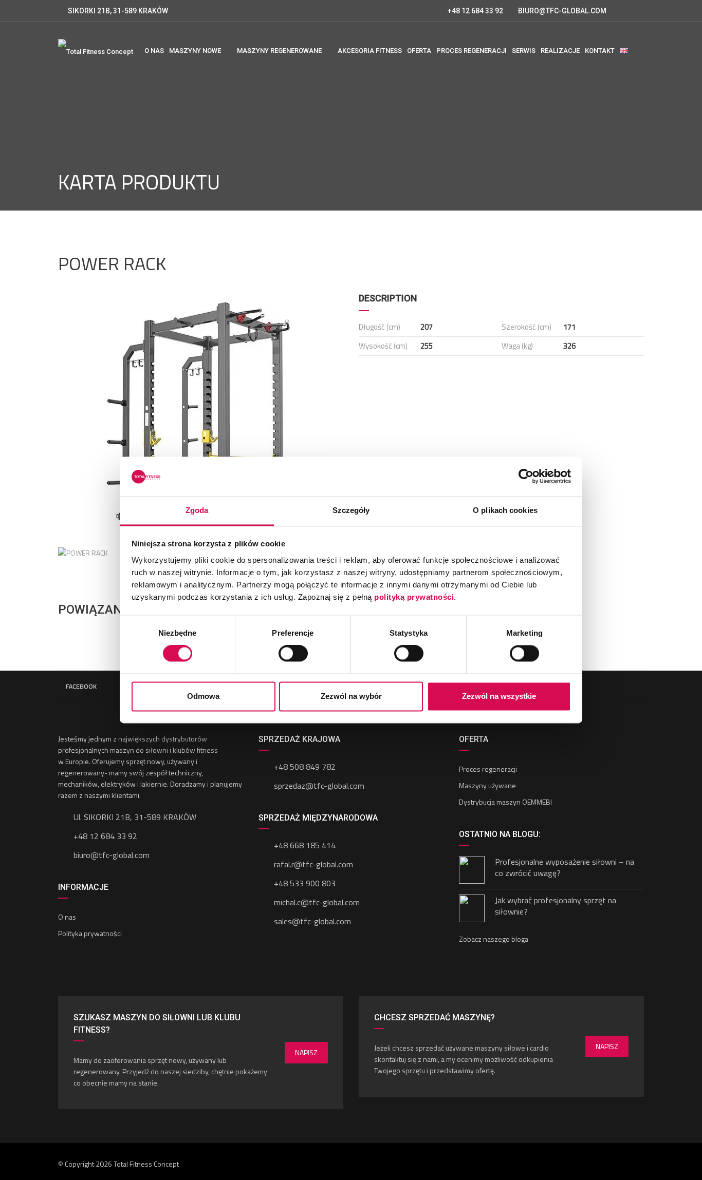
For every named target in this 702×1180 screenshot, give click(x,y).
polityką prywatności (414, 597)
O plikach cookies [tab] (505, 510)
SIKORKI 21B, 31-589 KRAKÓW (118, 11)
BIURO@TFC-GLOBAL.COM (562, 11)
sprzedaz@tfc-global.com (319, 785)
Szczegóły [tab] (351, 510)
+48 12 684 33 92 (474, 11)
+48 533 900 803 (305, 883)
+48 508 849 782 (305, 766)
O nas (67, 916)
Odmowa (203, 696)
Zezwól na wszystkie (499, 696)
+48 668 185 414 (305, 845)
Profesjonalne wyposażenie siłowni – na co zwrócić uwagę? (564, 867)
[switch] (293, 653)
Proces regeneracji (488, 769)
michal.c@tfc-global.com (317, 902)
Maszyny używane (487, 785)
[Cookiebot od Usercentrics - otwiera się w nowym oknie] (526, 476)
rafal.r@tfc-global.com (313, 864)
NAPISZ (306, 1052)
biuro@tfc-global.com (111, 855)
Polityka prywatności (90, 933)
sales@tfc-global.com (312, 921)
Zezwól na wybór (351, 696)
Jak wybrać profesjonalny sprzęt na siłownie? (555, 905)
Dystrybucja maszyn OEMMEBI (505, 801)
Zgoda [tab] (197, 510)
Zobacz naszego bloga (493, 939)
